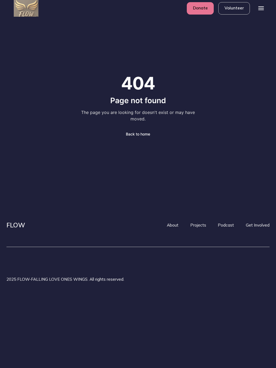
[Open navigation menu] (261, 8)
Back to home (138, 134)
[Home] (22, 8)
